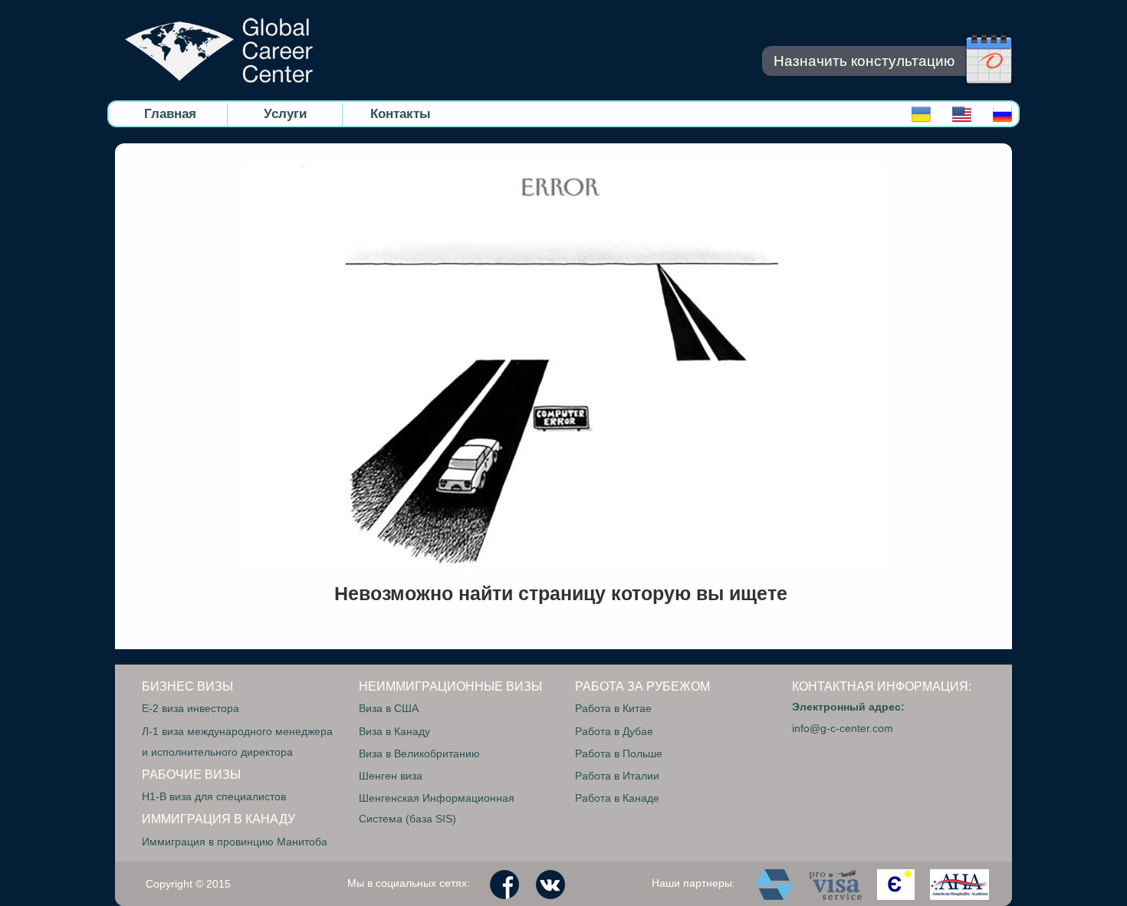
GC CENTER (218, 50)
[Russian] (1002, 117)
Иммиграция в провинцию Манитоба (234, 841)
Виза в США (389, 708)
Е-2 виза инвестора (190, 708)
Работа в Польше (618, 753)
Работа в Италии (617, 776)
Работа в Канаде (617, 798)
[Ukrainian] (921, 117)
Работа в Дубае (614, 731)
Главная (170, 114)
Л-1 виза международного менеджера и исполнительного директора (237, 741)
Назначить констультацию (864, 61)
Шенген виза (390, 776)
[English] (961, 117)
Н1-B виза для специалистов (214, 796)
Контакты (400, 114)
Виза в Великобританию (419, 753)
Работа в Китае (613, 708)
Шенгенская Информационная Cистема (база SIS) (436, 808)
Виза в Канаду (394, 731)
